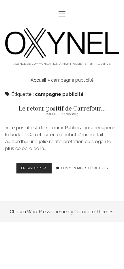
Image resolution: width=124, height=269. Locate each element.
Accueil (38, 80)
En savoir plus (36, 169)
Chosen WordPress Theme (38, 211)
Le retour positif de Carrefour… (62, 108)
